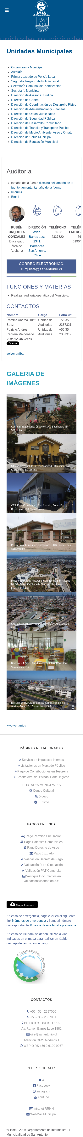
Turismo (43, 802)
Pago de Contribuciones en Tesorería (42, 771)
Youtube (43, 1097)
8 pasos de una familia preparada (53, 925)
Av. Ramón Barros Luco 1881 (41, 1028)
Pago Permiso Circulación (44, 836)
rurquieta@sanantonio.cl (41, 269)
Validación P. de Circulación (43, 864)
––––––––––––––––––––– (41, 1102)
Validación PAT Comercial (43, 870)
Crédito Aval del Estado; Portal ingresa (42, 777)
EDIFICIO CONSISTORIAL (42, 1023)
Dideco (43, 796)
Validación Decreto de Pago (43, 859)
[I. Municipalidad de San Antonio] (41, 8)
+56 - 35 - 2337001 (43, 1017)
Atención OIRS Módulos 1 (41, 1040)
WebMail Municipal (43, 1114)
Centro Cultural (43, 790)
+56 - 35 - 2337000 (43, 1011)
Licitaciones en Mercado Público (42, 765)
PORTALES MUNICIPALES (41, 785)
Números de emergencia (29, 920)
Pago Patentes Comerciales (43, 842)
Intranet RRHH (44, 1108)
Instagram (43, 1091)
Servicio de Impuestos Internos (43, 759)
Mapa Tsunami (24, 905)
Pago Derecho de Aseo (43, 847)
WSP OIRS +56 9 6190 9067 (43, 1045)
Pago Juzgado (44, 853)
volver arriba (15, 353)
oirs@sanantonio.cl (43, 1034)
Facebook (43, 1085)
